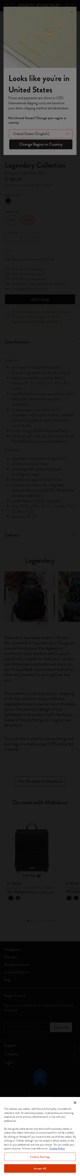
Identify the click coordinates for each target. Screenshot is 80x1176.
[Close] (75, 1102)
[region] (40, 1136)
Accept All (40, 1168)
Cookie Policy (57, 1148)
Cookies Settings (40, 1157)
